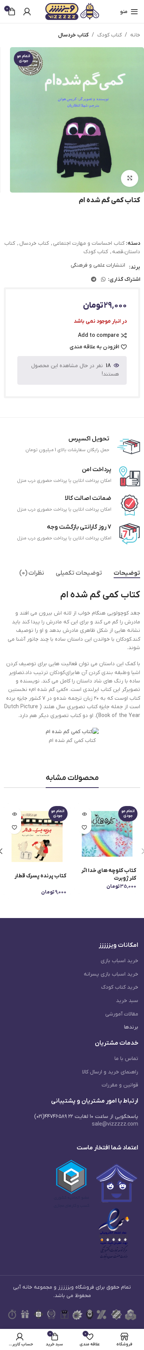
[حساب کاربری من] (27, 11)
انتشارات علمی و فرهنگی (98, 265)
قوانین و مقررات (120, 1085)
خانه (135, 35)
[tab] (127, 573)
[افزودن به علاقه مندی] (84, 827)
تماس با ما (126, 1058)
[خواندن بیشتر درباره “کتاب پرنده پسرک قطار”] (14, 814)
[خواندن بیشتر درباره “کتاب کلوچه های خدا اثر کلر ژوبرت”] (84, 814)
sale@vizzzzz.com (115, 1124)
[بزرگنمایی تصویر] (129, 178)
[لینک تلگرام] (94, 279)
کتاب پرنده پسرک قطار (40, 876)
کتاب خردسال (73, 35)
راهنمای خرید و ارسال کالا (110, 1072)
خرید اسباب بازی (119, 960)
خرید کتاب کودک (119, 987)
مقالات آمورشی (121, 1014)
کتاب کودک (109, 35)
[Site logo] (72, 11)
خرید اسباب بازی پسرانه (111, 974)
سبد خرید (127, 1000)
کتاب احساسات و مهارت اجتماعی (88, 243)
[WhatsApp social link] (103, 279)
